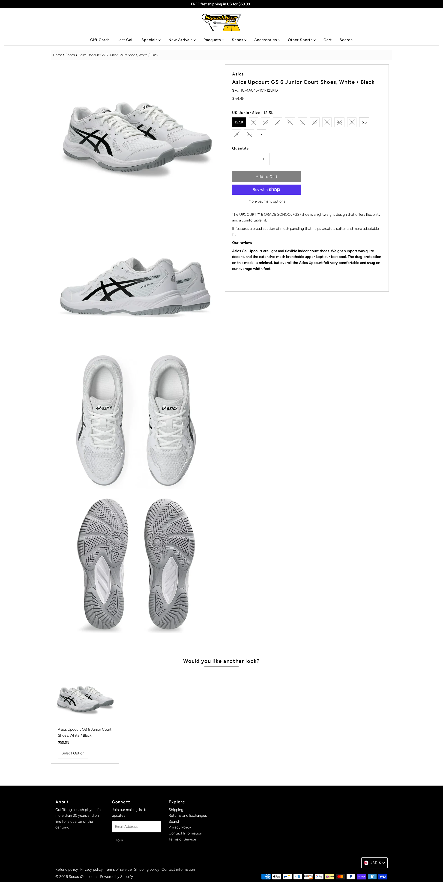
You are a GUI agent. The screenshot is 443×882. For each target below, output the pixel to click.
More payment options (266, 201)
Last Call (125, 40)
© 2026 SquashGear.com (75, 876)
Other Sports (301, 40)
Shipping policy (146, 869)
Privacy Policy (180, 827)
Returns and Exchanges (188, 815)
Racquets (213, 40)
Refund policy (66, 869)
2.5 (289, 122)
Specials (150, 40)
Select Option (73, 753)
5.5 (364, 122)
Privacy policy (91, 869)
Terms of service (118, 869)
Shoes (238, 40)
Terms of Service (182, 839)
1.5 (265, 122)
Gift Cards (100, 40)
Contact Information (185, 833)
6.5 (249, 134)
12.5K (239, 122)
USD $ (375, 863)
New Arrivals (181, 40)
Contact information (178, 869)
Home (57, 55)
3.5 (314, 122)
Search (346, 40)
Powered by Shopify (116, 876)
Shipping (176, 809)
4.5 (339, 122)
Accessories (266, 40)
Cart (327, 40)
